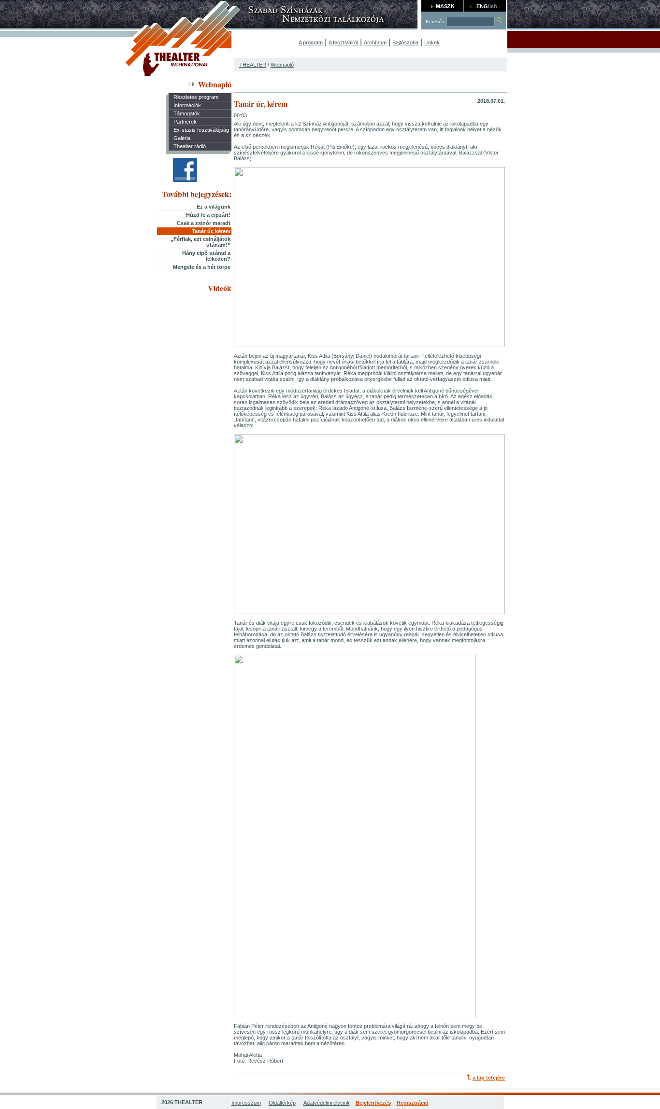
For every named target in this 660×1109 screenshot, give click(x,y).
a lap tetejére (489, 1078)
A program (311, 42)
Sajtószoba (405, 42)
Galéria (181, 138)
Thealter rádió (189, 146)
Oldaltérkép (282, 1103)
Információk (187, 105)
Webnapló (282, 65)
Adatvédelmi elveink (326, 1103)
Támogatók (186, 113)
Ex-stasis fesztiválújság (201, 130)
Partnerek (185, 122)
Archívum (375, 42)
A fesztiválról (343, 42)
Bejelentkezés (373, 1103)
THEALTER (252, 65)
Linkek (432, 42)
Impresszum (246, 1103)
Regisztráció (413, 1103)
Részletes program (195, 97)
